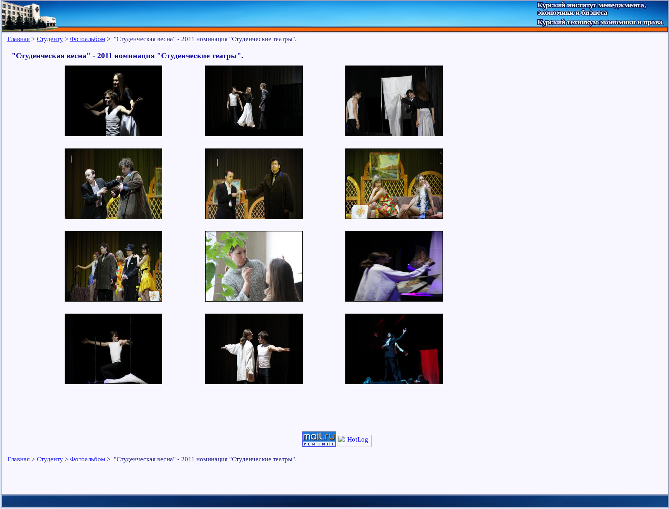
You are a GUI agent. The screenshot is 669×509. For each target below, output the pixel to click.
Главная (18, 39)
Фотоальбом (87, 39)
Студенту (50, 39)
